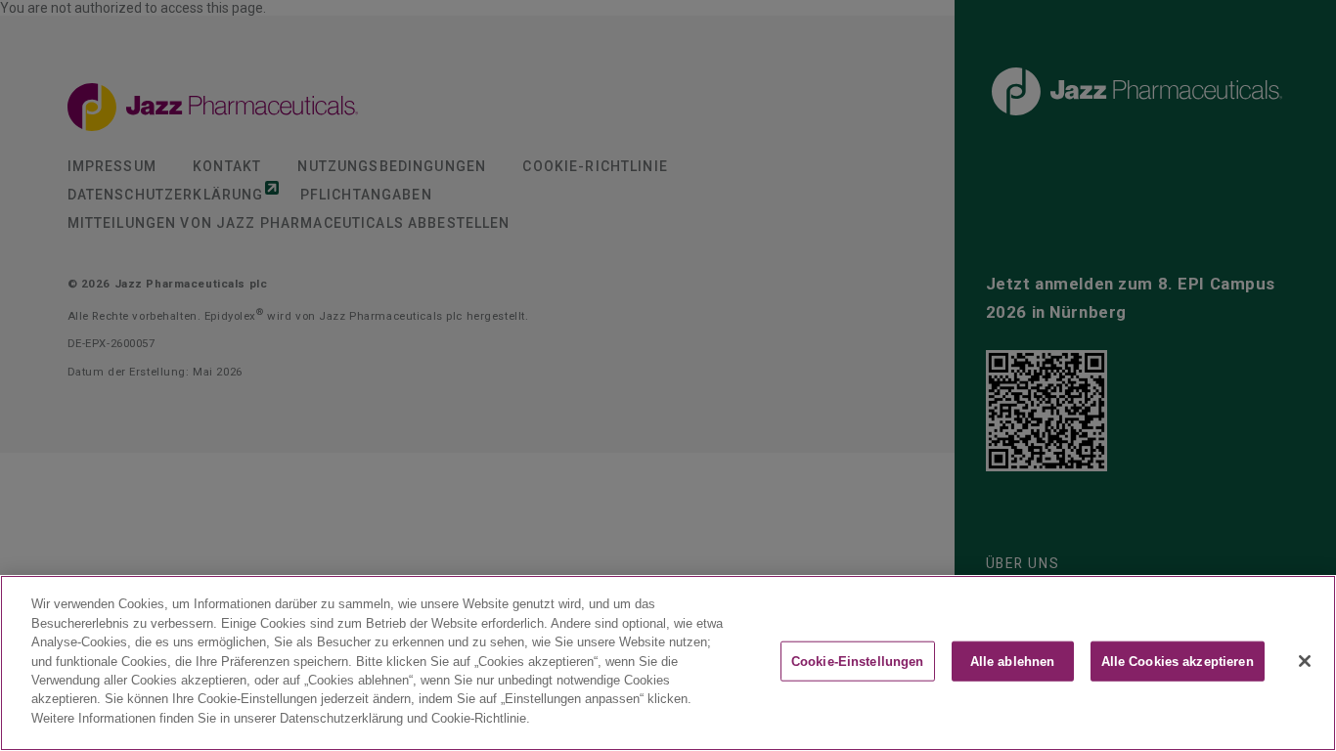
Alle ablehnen (1012, 661)
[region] (668, 663)
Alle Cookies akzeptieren (1177, 661)
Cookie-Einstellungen (857, 661)
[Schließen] (1304, 661)
